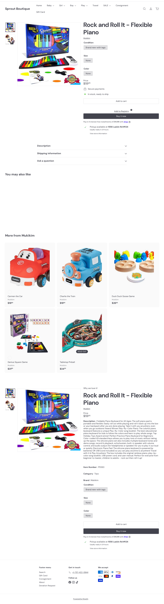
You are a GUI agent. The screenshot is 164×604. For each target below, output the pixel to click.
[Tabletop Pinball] (82, 340)
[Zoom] (48, 54)
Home (39, 5)
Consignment (122, 5)
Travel (95, 5)
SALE (106, 5)
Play (83, 5)
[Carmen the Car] (30, 275)
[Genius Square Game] (30, 340)
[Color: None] (10, 207)
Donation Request (47, 585)
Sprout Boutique (17, 9)
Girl (61, 5)
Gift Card (40, 12)
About (42, 582)
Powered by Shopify (80, 599)
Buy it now (121, 116)
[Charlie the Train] (82, 275)
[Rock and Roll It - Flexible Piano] (17, 203)
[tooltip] (131, 110)
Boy (72, 5)
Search (42, 572)
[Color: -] (114, 292)
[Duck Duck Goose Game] (134, 275)
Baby (49, 5)
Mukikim (28, 235)
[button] (121, 109)
